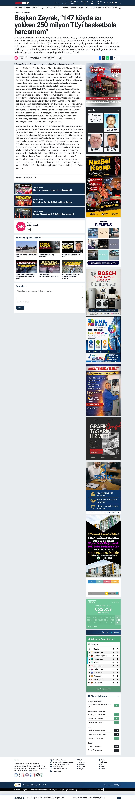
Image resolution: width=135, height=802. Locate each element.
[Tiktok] (38, 775)
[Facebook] (16, 775)
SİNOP (80, 8)
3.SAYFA (27, 8)
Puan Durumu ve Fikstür (61, 764)
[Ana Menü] (120, 8)
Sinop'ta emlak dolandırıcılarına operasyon (48, 275)
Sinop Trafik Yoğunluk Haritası (63, 762)
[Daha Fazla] (111, 58)
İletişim (81, 760)
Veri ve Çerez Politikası (87, 790)
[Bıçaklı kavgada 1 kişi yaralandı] (49, 247)
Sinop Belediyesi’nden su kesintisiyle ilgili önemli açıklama (71, 276)
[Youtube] (34, 775)
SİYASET (49, 8)
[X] (19, 775)
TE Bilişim (117, 785)
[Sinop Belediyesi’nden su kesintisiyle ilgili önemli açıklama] (72, 266)
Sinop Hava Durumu (59, 760)
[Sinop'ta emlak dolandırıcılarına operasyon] (49, 266)
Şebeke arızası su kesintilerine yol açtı (90, 798)
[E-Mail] (29, 229)
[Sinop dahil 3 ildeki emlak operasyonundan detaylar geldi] (26, 266)
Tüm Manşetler (58, 766)
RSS (18, 785)
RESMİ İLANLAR (97, 8)
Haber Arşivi (57, 771)
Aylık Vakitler (93, 626)
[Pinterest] (23, 775)
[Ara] (120, 2)
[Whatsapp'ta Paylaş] (107, 58)
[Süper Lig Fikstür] (118, 696)
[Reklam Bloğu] (103, 84)
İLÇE (42, 8)
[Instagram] (27, 775)
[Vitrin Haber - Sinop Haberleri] (21, 3)
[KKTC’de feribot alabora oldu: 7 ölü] (26, 247)
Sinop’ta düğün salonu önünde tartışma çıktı (47, 798)
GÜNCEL (35, 8)
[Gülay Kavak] (21, 226)
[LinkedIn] (30, 775)
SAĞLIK (73, 8)
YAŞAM (57, 8)
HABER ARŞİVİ (111, 8)
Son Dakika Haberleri (60, 769)
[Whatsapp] (41, 775)
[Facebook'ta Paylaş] (100, 58)
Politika (65, 8)
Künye (103, 760)
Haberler (17, 12)
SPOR (86, 8)
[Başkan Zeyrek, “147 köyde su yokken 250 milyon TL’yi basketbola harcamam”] (49, 64)
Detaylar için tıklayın (103, 689)
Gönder (20, 307)
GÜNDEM (18, 8)
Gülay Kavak (32, 225)
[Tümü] (118, 110)
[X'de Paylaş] (103, 58)
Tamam (100, 790)
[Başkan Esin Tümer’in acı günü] (72, 247)
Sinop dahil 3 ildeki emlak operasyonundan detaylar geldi (25, 276)
